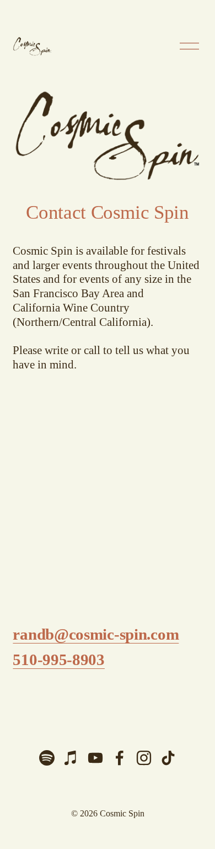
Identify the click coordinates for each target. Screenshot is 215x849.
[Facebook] (119, 758)
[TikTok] (168, 758)
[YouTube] (95, 758)
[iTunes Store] (71, 758)
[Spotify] (47, 758)
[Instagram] (144, 758)
